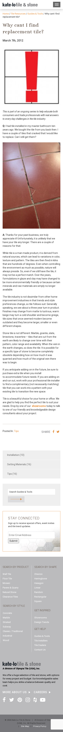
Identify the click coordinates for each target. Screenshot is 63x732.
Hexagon (38, 583)
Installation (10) (15, 455)
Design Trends (41, 622)
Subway (7, 626)
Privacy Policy (39, 726)
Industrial (7, 635)
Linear (37, 587)
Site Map (25, 726)
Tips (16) (12, 473)
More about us (15, 692)
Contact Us (40, 649)
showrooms (39, 406)
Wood (6, 640)
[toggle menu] (56, 4)
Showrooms (40, 617)
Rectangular (40, 596)
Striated (7, 622)
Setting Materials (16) (19, 464)
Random (38, 592)
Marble (6, 617)
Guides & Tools (42, 636)
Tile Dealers (40, 645)
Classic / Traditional (13, 631)
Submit (13, 540)
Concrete (7, 613)
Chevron (38, 574)
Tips (16, 431)
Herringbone (40, 578)
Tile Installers (40, 640)
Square (37, 601)
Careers (40, 692)
